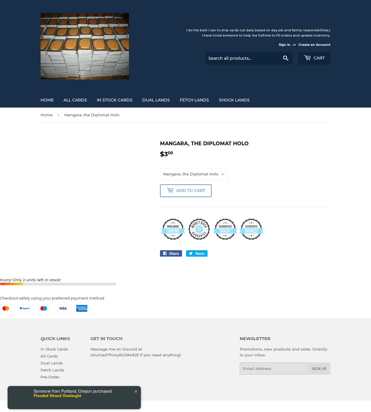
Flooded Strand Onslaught (57, 384)
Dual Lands (156, 100)
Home (47, 100)
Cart (318, 58)
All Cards (75, 100)
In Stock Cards (114, 100)
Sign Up (319, 368)
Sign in (284, 45)
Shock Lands (234, 100)
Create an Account (314, 45)
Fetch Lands (194, 100)
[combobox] (24, 398)
